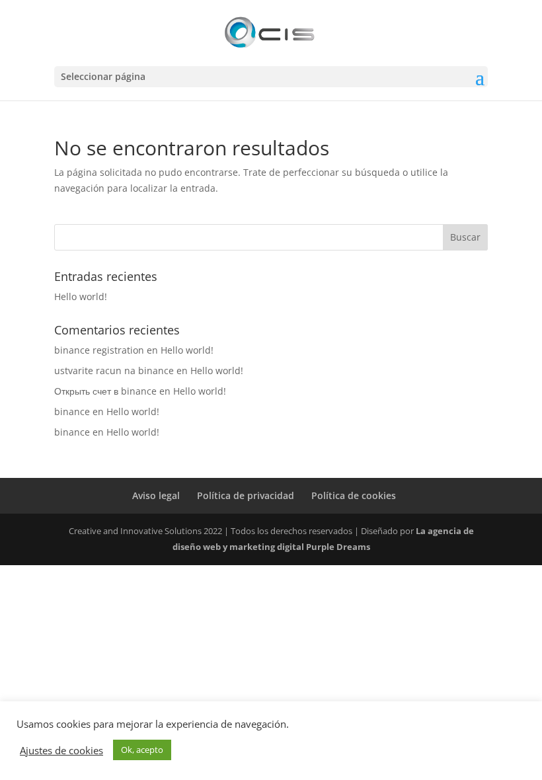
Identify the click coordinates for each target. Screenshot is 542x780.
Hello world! (80, 296)
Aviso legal (156, 495)
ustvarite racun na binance (114, 370)
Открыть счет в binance (105, 391)
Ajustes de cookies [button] (61, 750)
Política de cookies (353, 495)
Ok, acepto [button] (142, 750)
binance (72, 411)
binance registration (99, 350)
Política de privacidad (245, 495)
